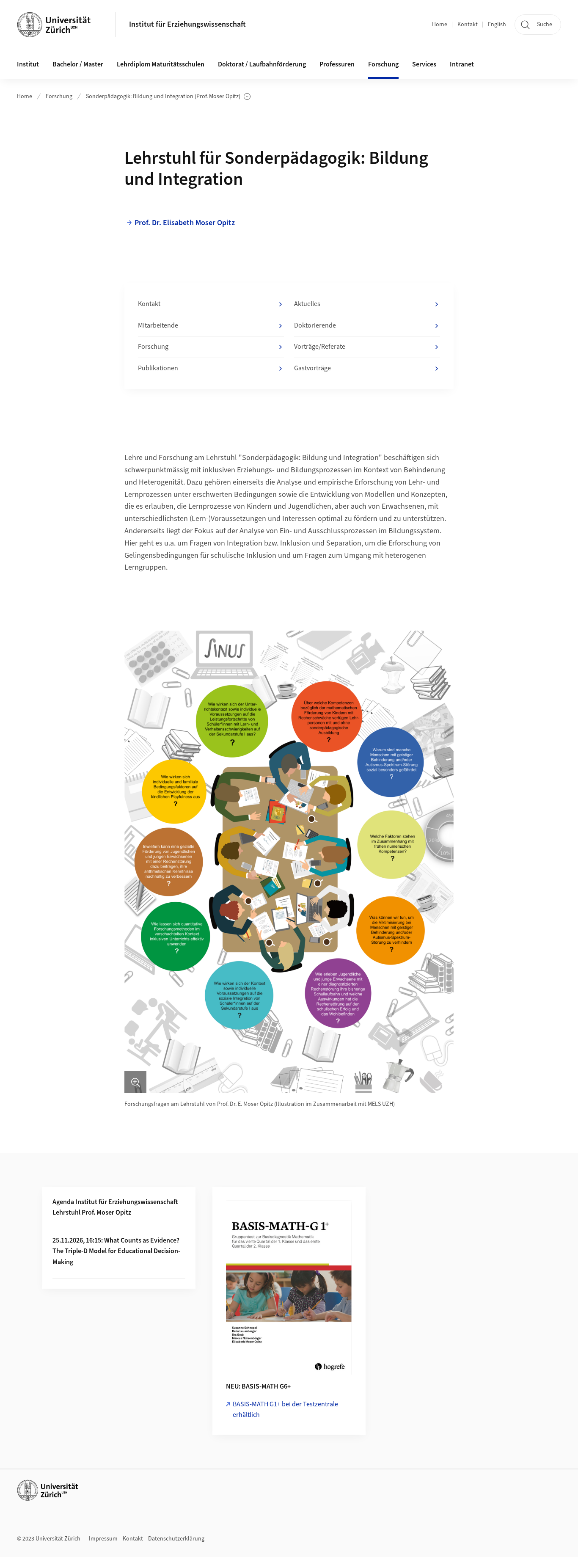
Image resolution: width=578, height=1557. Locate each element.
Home (439, 24)
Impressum (103, 1539)
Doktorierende (315, 325)
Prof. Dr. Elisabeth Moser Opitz (185, 223)
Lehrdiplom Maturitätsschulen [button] (160, 64)
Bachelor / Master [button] (77, 64)
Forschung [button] (383, 64)
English (497, 24)
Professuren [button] (337, 64)
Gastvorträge (312, 368)
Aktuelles (307, 304)
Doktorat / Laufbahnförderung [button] (262, 64)
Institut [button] (28, 64)
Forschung (59, 96)
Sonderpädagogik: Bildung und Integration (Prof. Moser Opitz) (163, 96)
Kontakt (467, 24)
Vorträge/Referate (319, 346)
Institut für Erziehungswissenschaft (187, 24)
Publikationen (158, 368)
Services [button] (424, 64)
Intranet (462, 64)
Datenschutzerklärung (176, 1539)
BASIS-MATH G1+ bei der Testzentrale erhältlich (285, 1410)
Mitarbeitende (158, 325)
